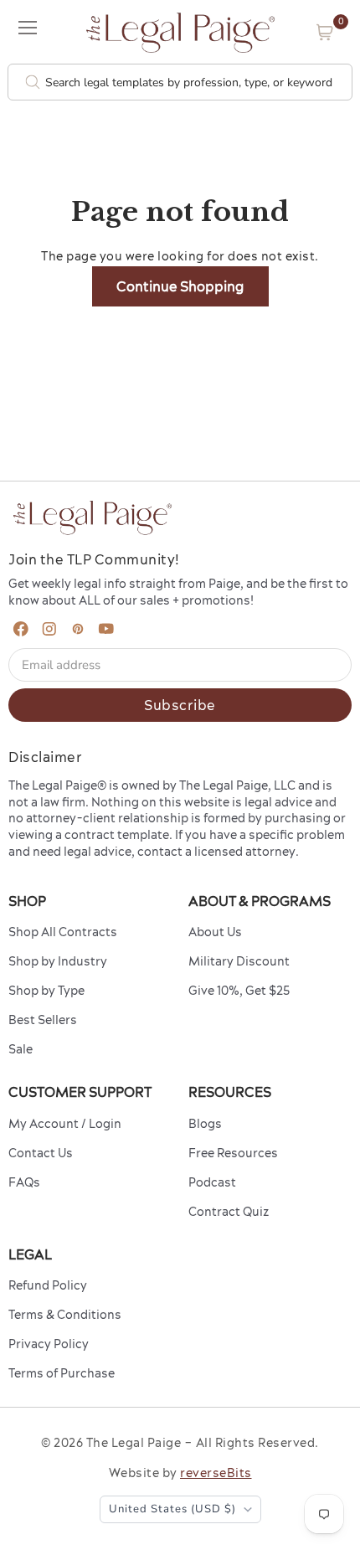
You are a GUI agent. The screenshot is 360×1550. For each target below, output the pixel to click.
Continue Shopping (180, 286)
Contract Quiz (228, 1211)
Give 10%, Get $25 (239, 990)
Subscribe (180, 705)
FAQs (24, 1182)
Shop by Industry (57, 961)
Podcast (212, 1182)
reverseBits (216, 1472)
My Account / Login (64, 1123)
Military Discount (239, 961)
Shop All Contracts (62, 932)
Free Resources (233, 1153)
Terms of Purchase (61, 1373)
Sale (20, 1049)
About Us (215, 932)
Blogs (205, 1123)
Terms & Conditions (64, 1314)
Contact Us (40, 1153)
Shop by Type (46, 990)
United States (172, 1509)
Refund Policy (47, 1285)
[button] (325, 32)
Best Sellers (42, 1019)
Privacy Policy (48, 1344)
